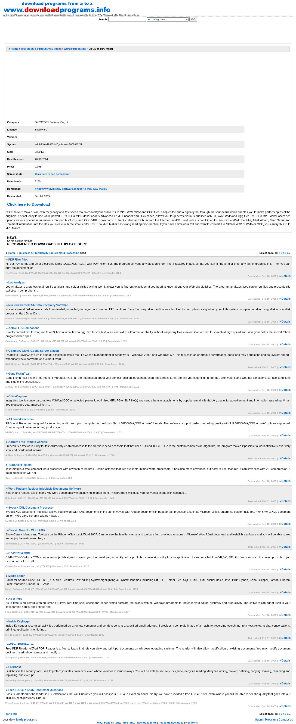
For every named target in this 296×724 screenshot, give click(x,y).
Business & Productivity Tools (41, 48)
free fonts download (171, 722)
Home (14, 48)
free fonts (129, 722)
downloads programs (23, 719)
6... (288, 253)
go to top (11, 713)
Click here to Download (28, 204)
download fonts (147, 722)
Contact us (286, 719)
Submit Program (266, 719)
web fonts (191, 722)
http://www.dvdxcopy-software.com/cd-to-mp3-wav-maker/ (71, 188)
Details (286, 276)
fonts (118, 722)
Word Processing (75, 48)
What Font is (105, 722)
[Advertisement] (87, 32)
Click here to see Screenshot (52, 174)
